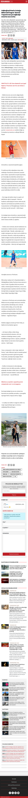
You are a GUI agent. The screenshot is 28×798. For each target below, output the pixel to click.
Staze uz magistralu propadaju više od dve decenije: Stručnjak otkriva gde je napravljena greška (17, 728)
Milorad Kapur (15, 471)
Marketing (14, 788)
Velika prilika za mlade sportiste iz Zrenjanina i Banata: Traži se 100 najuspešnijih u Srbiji (16, 647)
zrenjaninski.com (10, 130)
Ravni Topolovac (7, 476)
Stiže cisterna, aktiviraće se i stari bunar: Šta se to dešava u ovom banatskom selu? (17, 699)
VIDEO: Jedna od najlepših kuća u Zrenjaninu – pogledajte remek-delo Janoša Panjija (16, 694)
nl (15, 476)
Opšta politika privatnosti (14, 785)
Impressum (14, 782)
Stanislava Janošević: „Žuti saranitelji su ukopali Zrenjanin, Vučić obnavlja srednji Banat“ (14, 750)
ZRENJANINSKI (21, 40)
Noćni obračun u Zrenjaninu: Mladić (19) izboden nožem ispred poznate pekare (17, 581)
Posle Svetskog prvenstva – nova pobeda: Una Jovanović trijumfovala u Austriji (18, 629)
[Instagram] (15, 793)
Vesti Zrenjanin (9, 38)
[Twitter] (12, 793)
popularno (6, 471)
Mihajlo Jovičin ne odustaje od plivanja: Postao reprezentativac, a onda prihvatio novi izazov (18, 610)
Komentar (6, 533)
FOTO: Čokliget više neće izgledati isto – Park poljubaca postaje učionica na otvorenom (13, 747)
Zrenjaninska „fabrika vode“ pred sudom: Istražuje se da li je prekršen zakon (17, 733)
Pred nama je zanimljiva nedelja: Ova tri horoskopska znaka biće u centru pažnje (16, 684)
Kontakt (14, 779)
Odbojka (5, 474)
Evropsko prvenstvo (15, 474)
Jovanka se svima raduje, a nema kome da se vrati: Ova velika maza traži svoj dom (17, 703)
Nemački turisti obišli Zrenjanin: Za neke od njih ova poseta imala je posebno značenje (17, 689)
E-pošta (5, 527)
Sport (3, 38)
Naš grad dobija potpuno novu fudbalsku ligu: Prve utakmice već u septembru (17, 594)
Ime (4, 522)
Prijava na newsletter (14, 484)
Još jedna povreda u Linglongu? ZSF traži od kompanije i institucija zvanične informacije (16, 574)
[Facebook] (10, 793)
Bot (7, 504)
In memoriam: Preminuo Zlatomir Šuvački (17, 665)
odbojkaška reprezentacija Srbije (12, 469)
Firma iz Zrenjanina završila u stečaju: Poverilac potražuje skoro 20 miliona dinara (17, 567)
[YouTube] (18, 793)
